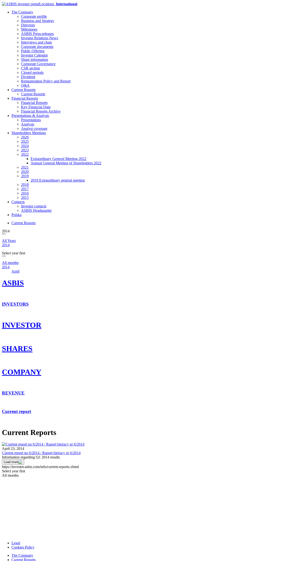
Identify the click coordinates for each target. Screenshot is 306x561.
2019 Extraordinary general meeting (58, 180)
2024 (25, 146)
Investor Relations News (39, 38)
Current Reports (23, 90)
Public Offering (32, 51)
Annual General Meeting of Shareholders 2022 (66, 163)
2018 (25, 185)
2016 (25, 193)
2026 (25, 137)
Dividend (28, 77)
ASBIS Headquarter (36, 210)
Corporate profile (34, 16)
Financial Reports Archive (40, 111)
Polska (16, 215)
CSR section (30, 68)
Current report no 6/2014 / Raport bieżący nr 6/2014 (41, 453)
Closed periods (32, 72)
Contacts (18, 202)
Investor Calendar (34, 55)
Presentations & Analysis (30, 116)
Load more (11, 462)
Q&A (25, 85)
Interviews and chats (36, 42)
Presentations (31, 120)
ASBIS (13, 283)
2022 (25, 154)
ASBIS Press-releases (37, 34)
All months (10, 263)
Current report (16, 411)
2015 (25, 197)
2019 (25, 176)
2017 (25, 189)
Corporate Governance (38, 64)
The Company (22, 12)
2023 (25, 150)
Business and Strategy (37, 21)
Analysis (27, 124)
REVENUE (13, 392)
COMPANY (21, 372)
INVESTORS (15, 304)
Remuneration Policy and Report (46, 81)
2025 (25, 141)
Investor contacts (33, 206)
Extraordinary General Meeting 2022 (58, 159)
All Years (9, 241)
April (15, 271)
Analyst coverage (34, 128)
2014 (6, 245)
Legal (15, 543)
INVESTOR (21, 325)
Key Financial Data (35, 107)
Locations (58, 4)
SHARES (17, 348)
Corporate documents (37, 47)
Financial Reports (24, 98)
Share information (34, 59)
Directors (28, 25)
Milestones (29, 29)
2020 (25, 172)
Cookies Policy (22, 547)
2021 (25, 167)
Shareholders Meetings (28, 133)
